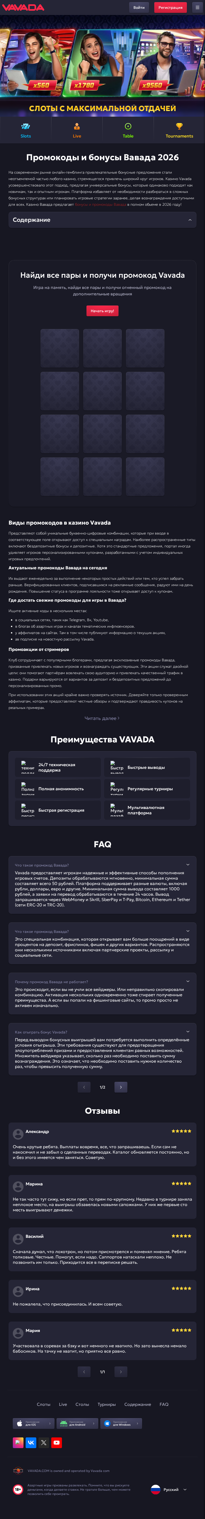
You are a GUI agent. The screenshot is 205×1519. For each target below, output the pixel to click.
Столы (82, 1404)
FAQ (164, 1404)
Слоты (43, 1404)
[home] (23, 7)
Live (63, 1404)
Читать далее (100, 718)
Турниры (107, 1404)
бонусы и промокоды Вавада (100, 204)
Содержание (137, 1404)
